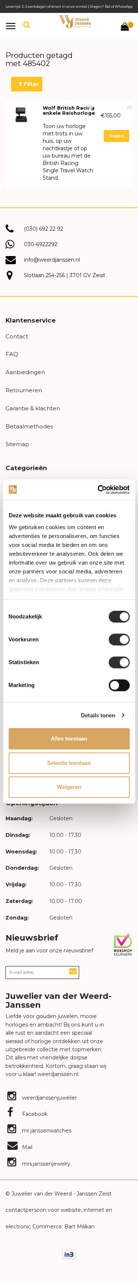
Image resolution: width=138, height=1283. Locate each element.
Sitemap (17, 444)
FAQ (12, 354)
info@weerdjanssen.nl (52, 259)
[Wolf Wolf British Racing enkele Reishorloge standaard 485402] (21, 114)
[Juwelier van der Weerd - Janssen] (75, 21)
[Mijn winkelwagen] (125, 27)
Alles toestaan (69, 738)
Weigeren (69, 787)
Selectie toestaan (69, 763)
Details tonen (98, 715)
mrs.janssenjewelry (45, 1163)
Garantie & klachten (33, 408)
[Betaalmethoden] (69, 1254)
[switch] (119, 639)
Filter (30, 84)
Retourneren (24, 390)
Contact (17, 336)
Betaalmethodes (29, 426)
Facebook (34, 1114)
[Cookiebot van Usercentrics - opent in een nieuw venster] (98, 489)
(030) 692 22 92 (43, 228)
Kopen (116, 135)
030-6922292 (40, 244)
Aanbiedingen (25, 372)
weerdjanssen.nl (57, 1074)
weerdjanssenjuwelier (49, 1097)
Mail (26, 1147)
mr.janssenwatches (46, 1130)
